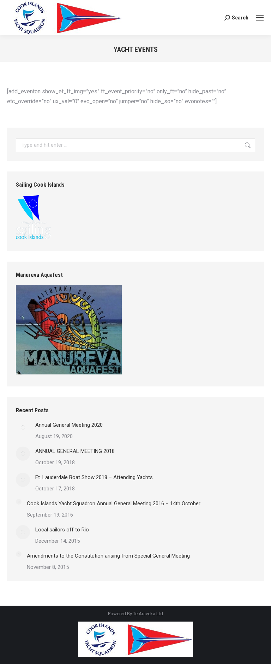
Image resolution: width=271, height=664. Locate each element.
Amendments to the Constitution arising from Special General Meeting (108, 556)
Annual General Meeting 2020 (69, 425)
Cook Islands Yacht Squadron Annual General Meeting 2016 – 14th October (113, 503)
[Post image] (23, 427)
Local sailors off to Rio (62, 529)
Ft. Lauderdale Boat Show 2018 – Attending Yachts (94, 477)
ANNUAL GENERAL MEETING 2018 (75, 451)
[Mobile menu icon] (259, 17)
